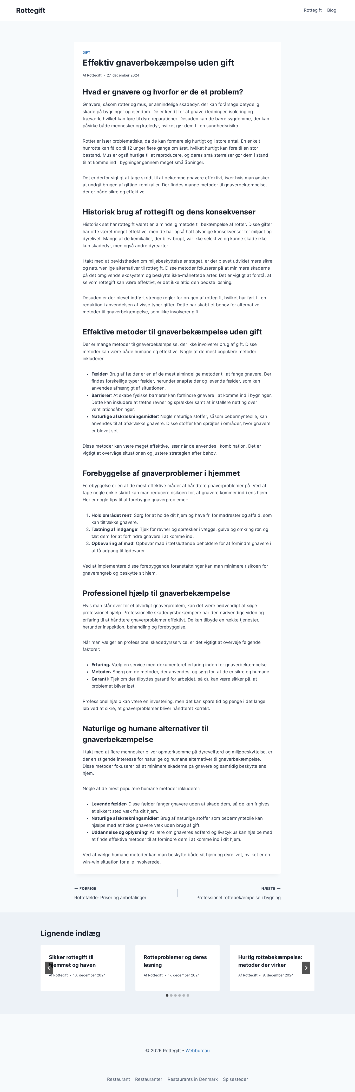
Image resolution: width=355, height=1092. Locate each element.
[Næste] (306, 968)
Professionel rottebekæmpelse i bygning (238, 893)
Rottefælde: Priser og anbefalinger (110, 893)
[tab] (167, 995)
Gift (86, 52)
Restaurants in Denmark (193, 1079)
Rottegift (313, 10)
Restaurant (118, 1079)
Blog (331, 10)
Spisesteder (235, 1079)
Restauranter (148, 1079)
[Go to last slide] (49, 968)
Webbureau (198, 1050)
